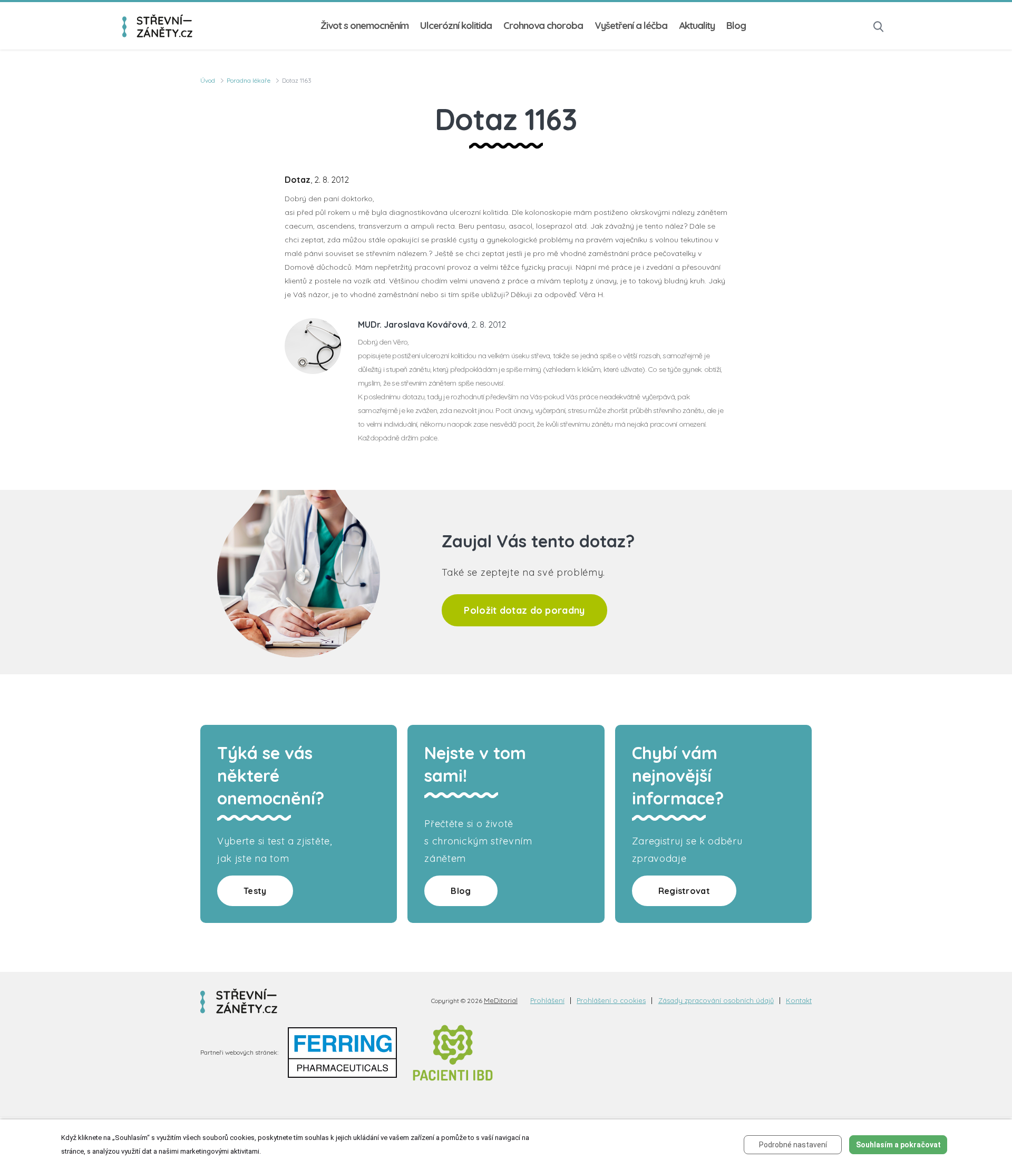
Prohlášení (547, 1000)
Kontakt (799, 1000)
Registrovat (684, 891)
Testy (255, 891)
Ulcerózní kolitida (456, 25)
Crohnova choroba (543, 25)
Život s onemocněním (364, 25)
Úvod (207, 80)
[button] (879, 25)
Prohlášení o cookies (611, 1000)
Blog (736, 25)
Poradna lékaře (248, 80)
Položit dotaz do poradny (524, 610)
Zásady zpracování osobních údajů (716, 1000)
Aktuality (697, 25)
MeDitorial (501, 1000)
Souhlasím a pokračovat (898, 1144)
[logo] (157, 25)
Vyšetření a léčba (631, 25)
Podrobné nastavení (793, 1144)
